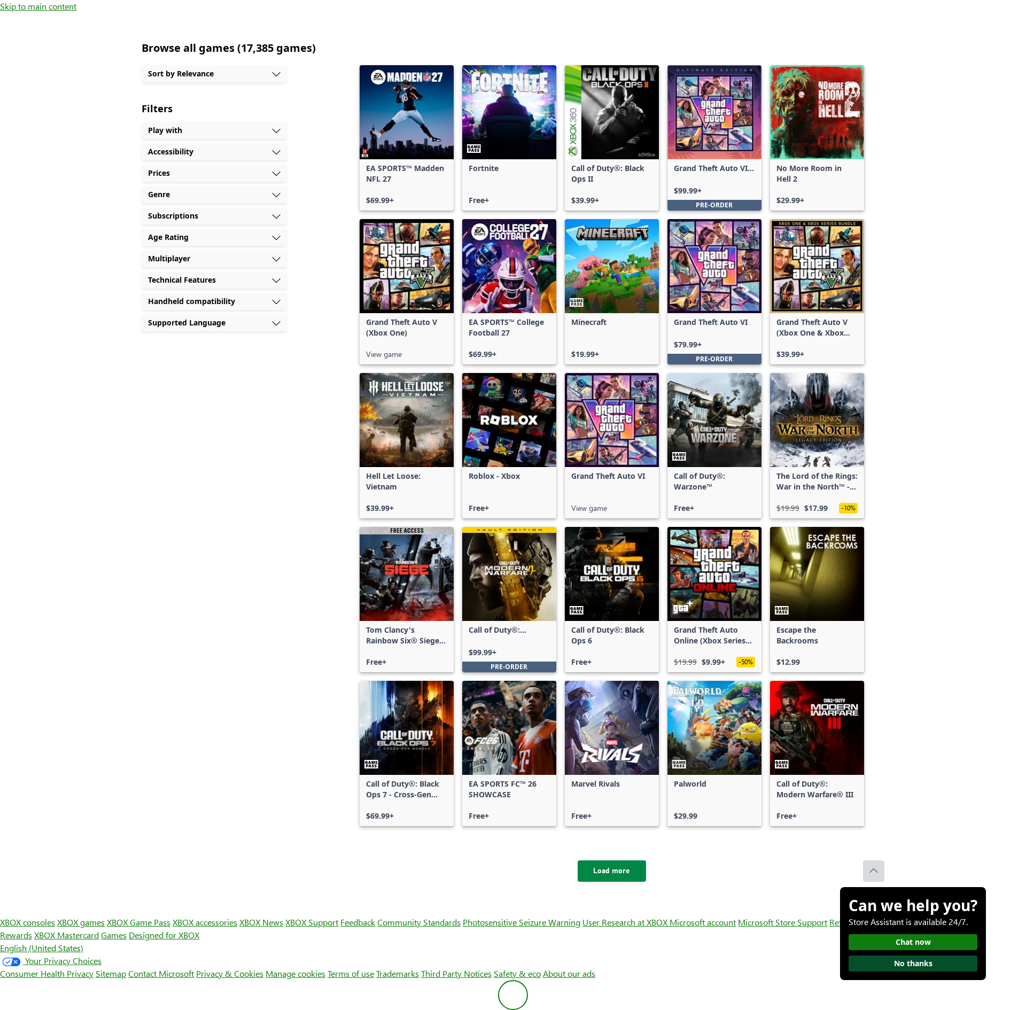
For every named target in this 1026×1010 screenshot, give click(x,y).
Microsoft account (703, 922)
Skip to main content (38, 6)
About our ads (569, 973)
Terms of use (351, 973)
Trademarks (397, 973)
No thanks (913, 963)
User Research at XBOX (626, 922)
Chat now (913, 942)
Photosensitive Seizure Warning (521, 922)
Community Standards (419, 922)
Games (114, 935)
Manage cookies (295, 973)
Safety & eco (517, 973)
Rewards (16, 935)
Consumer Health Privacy (47, 973)
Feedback (357, 922)
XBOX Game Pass (138, 922)
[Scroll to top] (873, 871)
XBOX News (261, 922)
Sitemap (111, 973)
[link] (407, 138)
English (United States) (41, 947)
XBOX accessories (205, 922)
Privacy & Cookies (229, 973)
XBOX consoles (27, 922)
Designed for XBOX (164, 935)
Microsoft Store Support (782, 922)
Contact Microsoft (161, 973)
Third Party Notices (456, 973)
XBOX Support (311, 922)
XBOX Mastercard (66, 935)
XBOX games (81, 922)
